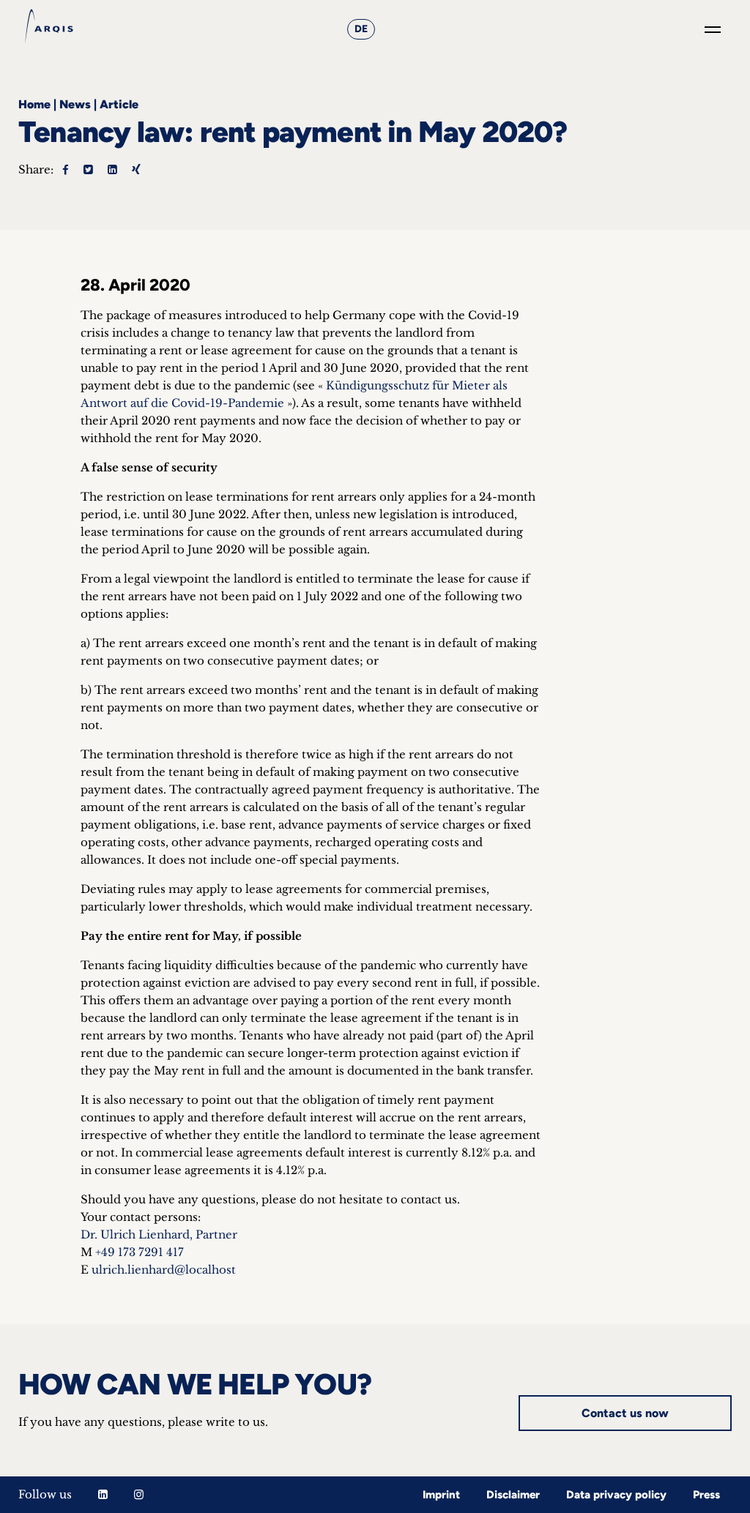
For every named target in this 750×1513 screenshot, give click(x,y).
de (361, 29)
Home (34, 104)
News (75, 104)
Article (119, 104)
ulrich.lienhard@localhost (164, 1270)
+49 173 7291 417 (139, 1252)
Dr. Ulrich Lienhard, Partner (159, 1234)
